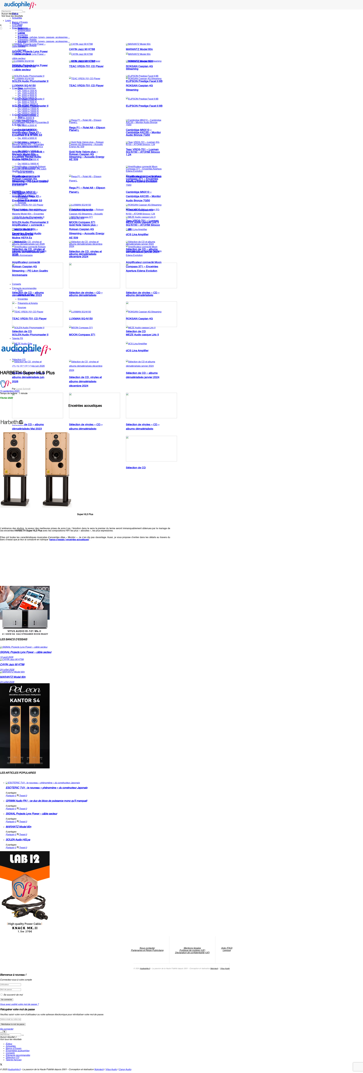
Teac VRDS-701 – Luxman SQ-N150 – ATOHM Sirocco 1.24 (143, 152)
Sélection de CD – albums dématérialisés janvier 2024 (142, 250)
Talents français (13, 1060)
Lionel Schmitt (23, 389)
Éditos (15, 14)
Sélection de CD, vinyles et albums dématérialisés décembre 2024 (85, 381)
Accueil (4, 366)
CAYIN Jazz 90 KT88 (82, 49)
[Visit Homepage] (20, 9)
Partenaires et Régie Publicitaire (147, 950)
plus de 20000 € (26, 118)
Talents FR (17, 339)
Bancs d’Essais (13, 1048)
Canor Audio (125, 1069)
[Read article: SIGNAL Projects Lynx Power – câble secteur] (85, 647)
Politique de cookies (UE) (192, 950)
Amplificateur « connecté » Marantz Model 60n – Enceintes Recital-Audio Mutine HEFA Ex (28, 156)
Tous (20, 24)
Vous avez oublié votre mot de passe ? (19, 1004)
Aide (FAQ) (226, 948)
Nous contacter (147, 948)
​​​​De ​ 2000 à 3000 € (27, 95)
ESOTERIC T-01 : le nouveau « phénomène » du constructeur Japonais (46, 788)
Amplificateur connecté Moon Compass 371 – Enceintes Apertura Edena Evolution (144, 179)
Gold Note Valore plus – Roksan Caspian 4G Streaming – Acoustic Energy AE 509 (86, 156)
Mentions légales (192, 948)
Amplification (24, 31)
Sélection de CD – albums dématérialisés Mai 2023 (28, 294)
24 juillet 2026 (7, 670)
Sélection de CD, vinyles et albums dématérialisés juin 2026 (28, 377)
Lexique (227, 950)
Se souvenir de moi (13, 995)
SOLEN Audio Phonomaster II (30, 81)
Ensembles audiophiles (24, 88)
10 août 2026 (6, 657)
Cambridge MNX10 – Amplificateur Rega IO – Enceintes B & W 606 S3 (27, 132)
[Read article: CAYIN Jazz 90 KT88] (85, 659)
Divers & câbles (26, 196)
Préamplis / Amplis (27, 40)
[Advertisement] (51, 562)
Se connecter (6, 1029)
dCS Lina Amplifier (137, 350)
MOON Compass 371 (82, 335)
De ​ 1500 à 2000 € (27, 93)
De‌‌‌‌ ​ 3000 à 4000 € (27, 98)
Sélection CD (12, 1058)
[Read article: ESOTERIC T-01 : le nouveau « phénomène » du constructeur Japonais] (88, 783)
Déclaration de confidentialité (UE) (192, 953)
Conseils (16, 191)
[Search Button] (24, 11)
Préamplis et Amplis (28, 200)
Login (8, 21)
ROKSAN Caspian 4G (139, 210)
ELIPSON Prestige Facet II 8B (144, 106)
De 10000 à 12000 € (28, 107)
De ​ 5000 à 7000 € (27, 102)
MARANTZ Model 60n (139, 49)
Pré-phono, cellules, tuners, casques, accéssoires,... (44, 41)
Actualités (17, 18)
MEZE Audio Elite (22, 234)
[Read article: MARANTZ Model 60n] (85, 672)
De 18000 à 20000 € (28, 116)
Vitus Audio (225, 969)
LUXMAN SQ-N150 (24, 85)
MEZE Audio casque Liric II (142, 222)
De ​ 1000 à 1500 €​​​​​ (27, 91)
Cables (21, 33)
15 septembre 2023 (9, 391)
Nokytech (214, 969)
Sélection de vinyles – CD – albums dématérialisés (86, 294)
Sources (22, 42)
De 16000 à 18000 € (28, 164)
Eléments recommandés (24, 193)
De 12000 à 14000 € (28, 109)
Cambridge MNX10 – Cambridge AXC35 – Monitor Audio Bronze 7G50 (143, 196)
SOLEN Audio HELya (18, 840)
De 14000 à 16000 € (28, 111)
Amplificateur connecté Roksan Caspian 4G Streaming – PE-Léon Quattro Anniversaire (30, 180)
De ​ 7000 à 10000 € (28, 104)
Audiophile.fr (145, 969)
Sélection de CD (136, 468)
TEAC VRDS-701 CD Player (86, 85)
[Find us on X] (1, 1065)
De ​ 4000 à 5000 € (27, 100)
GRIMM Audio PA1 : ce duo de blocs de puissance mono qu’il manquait (46, 801)
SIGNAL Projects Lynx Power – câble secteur (30, 52)
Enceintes (23, 35)
